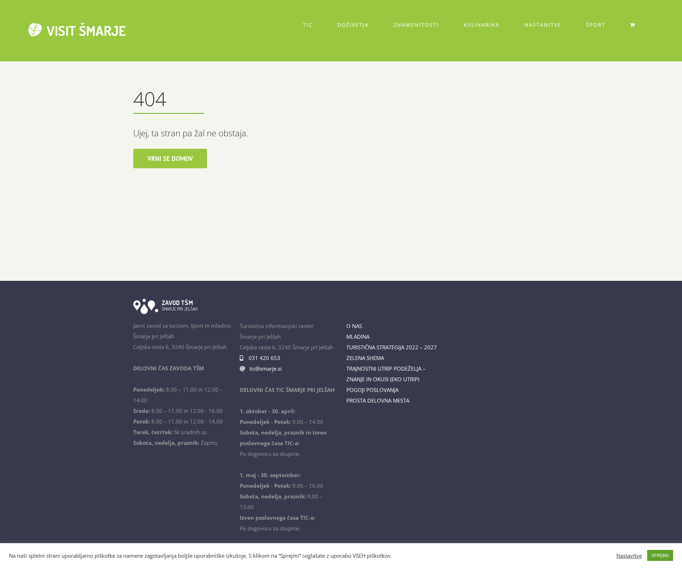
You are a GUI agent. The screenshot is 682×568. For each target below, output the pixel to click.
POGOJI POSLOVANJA (372, 389)
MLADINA (357, 336)
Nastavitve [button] (629, 555)
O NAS (354, 325)
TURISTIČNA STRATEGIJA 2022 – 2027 (391, 347)
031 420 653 (263, 357)
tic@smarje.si (265, 368)
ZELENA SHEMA (365, 357)
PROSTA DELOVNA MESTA (377, 400)
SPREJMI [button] (660, 555)
